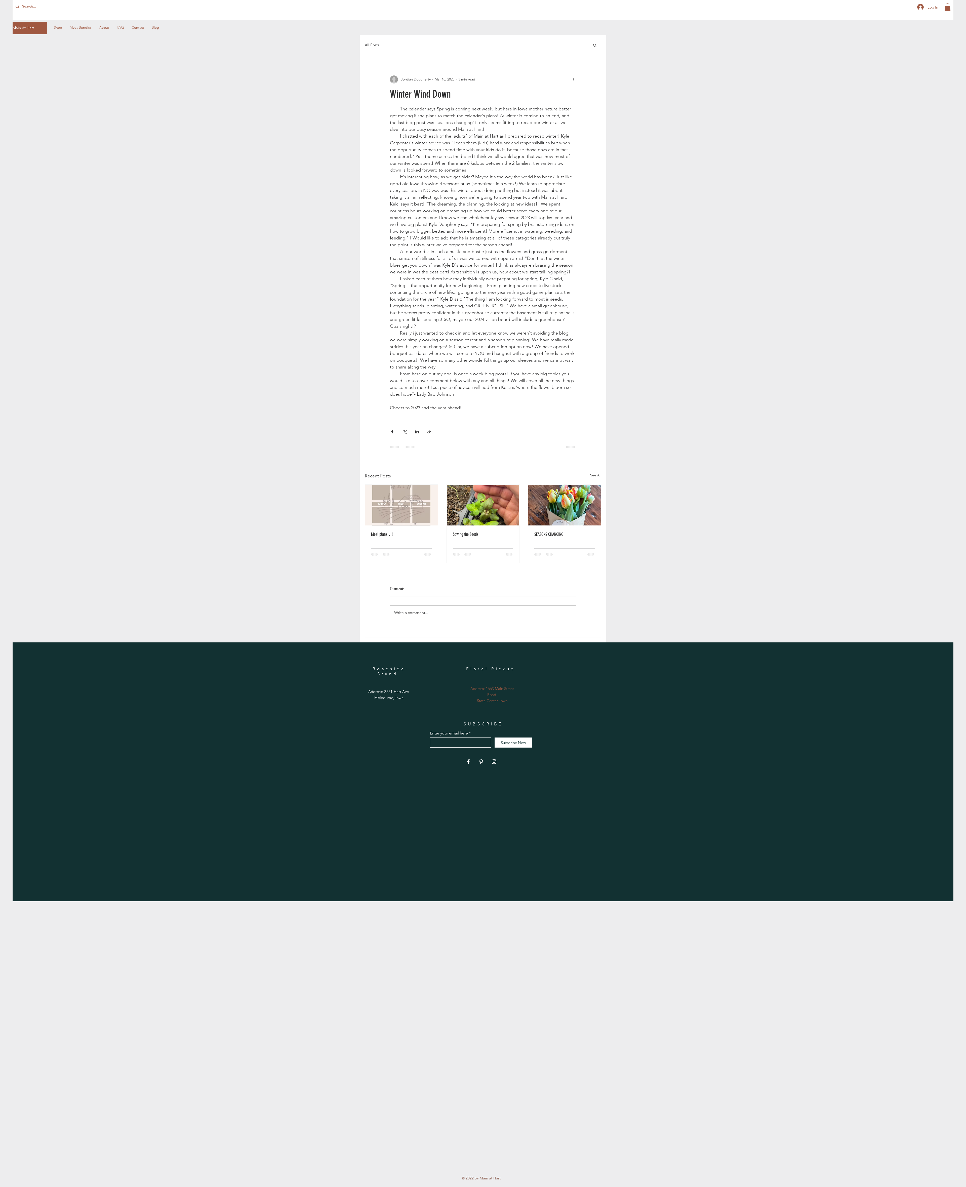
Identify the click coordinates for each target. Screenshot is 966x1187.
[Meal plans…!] (401, 505)
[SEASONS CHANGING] (564, 505)
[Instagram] (494, 762)
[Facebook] (468, 762)
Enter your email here (449, 733)
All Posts (372, 45)
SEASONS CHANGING (548, 534)
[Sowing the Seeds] (483, 505)
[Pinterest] (481, 762)
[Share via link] (429, 431)
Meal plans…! (382, 534)
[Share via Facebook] (392, 431)
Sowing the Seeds (465, 534)
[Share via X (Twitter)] (404, 431)
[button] (947, 7)
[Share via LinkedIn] (417, 431)
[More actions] (573, 79)
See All (595, 475)
